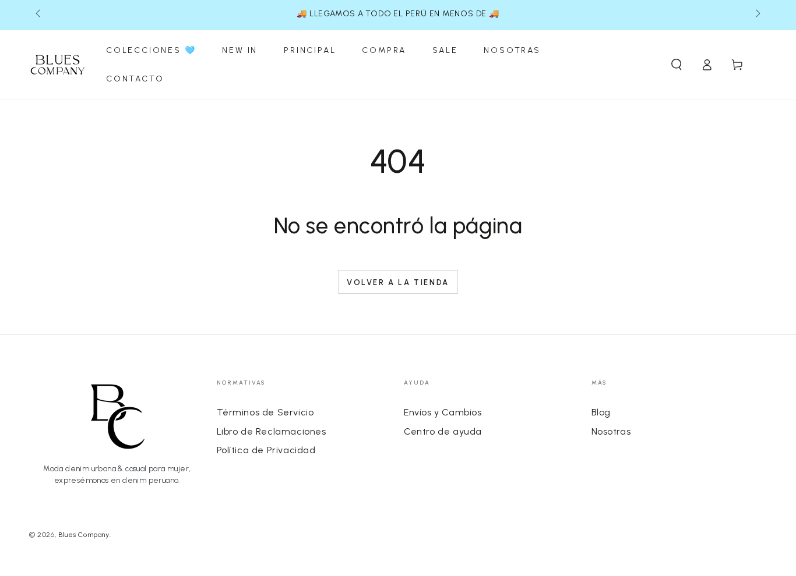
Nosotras (611, 431)
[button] (676, 64)
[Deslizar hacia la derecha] (757, 13)
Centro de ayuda (443, 431)
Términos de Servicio (265, 412)
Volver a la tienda (398, 282)
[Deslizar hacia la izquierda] (39, 13)
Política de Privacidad (266, 450)
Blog (601, 412)
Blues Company (84, 535)
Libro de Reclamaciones (271, 431)
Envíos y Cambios (443, 412)
